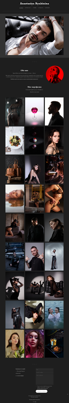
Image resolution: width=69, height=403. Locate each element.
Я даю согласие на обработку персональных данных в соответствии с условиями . (44, 387)
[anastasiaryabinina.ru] (34, 4)
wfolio (35, 401)
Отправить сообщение (42, 391)
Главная (21, 7)
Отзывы (34, 7)
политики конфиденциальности (42, 388)
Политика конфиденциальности (34, 399)
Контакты (47, 7)
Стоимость (40, 7)
